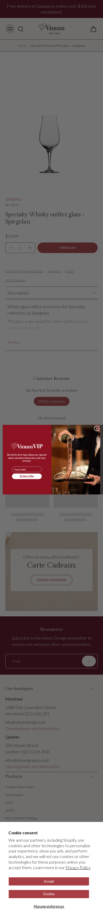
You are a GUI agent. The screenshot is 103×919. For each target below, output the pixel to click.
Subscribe (27, 476)
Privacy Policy (78, 867)
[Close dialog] (96, 428)
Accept (49, 881)
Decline (49, 894)
